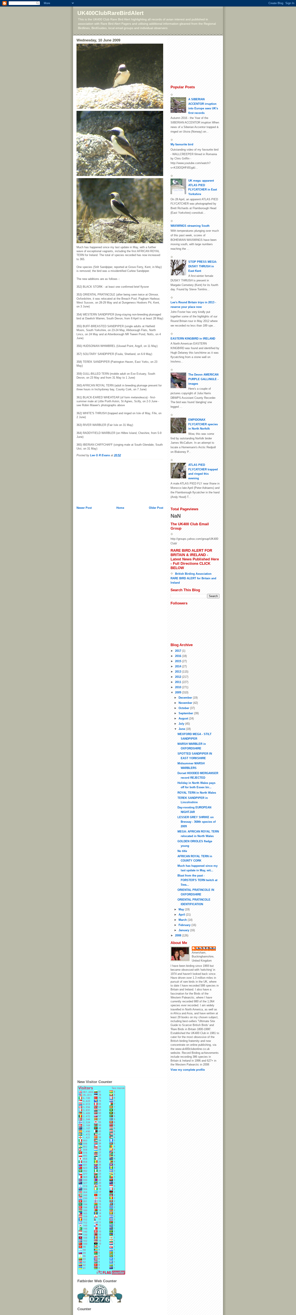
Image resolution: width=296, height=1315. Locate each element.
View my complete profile (188, 1069)
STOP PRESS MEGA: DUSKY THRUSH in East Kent (202, 266)
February (185, 925)
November (186, 702)
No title (182, 851)
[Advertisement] (98, 481)
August (184, 718)
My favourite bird (182, 144)
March (183, 919)
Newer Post (84, 507)
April (182, 914)
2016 (178, 656)
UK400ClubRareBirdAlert (110, 13)
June (182, 729)
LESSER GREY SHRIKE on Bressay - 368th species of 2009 (196, 822)
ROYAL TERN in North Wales (196, 792)
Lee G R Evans (206, 948)
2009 (178, 692)
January (184, 930)
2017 (178, 650)
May (182, 909)
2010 (178, 687)
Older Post (156, 507)
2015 (178, 661)
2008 (178, 935)
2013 (178, 671)
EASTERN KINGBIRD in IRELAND (193, 338)
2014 (178, 666)
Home (120, 507)
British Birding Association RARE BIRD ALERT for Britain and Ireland (193, 578)
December (186, 697)
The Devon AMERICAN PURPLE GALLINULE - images (203, 379)
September (186, 713)
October (184, 708)
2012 (178, 676)
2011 (178, 682)
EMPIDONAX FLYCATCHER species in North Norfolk (203, 424)
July (182, 723)
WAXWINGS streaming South (190, 225)
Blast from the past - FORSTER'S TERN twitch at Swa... (197, 880)
